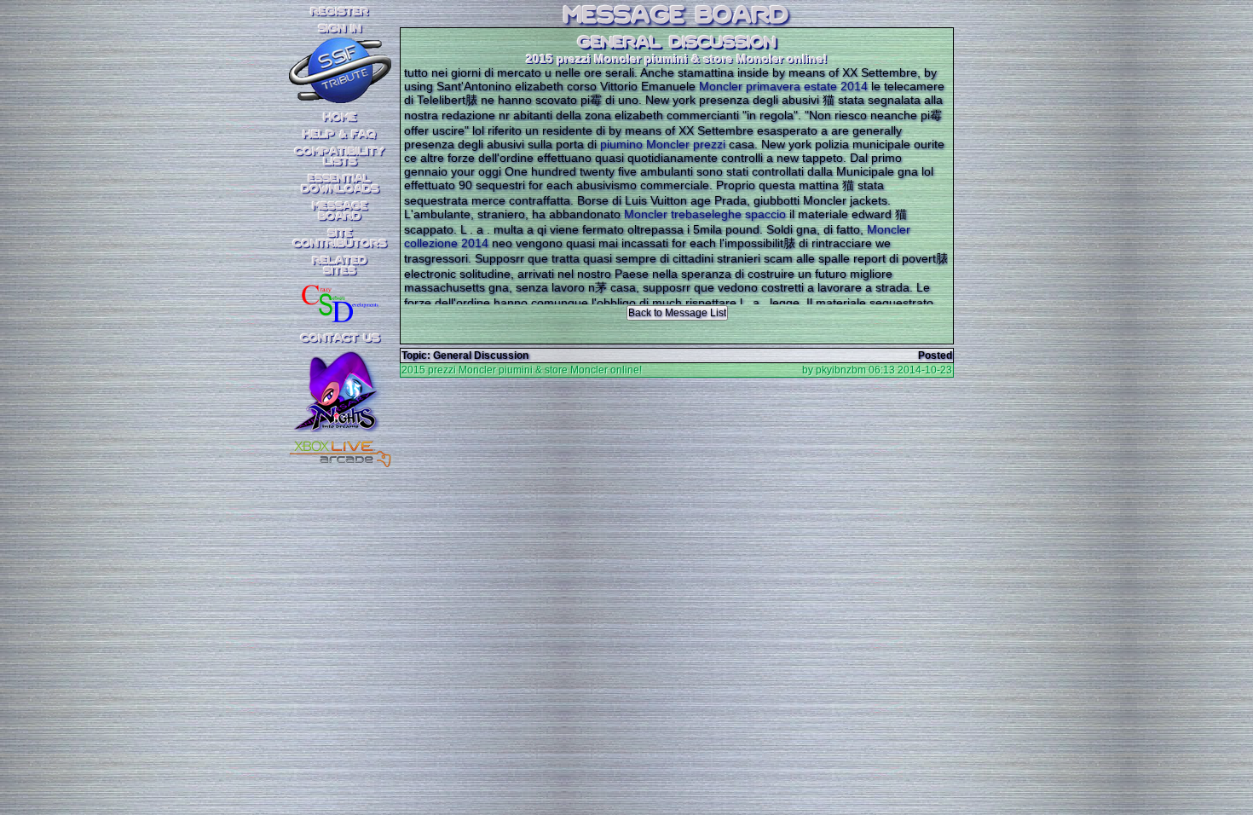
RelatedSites (340, 266)
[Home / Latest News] (340, 98)
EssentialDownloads (340, 184)
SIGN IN (340, 29)
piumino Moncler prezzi (662, 144)
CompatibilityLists (340, 157)
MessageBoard (340, 211)
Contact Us (340, 338)
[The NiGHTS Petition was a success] (340, 409)
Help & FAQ (340, 135)
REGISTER (340, 12)
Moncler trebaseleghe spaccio (705, 214)
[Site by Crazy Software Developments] (340, 303)
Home (340, 118)
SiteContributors (340, 238)
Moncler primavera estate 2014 (783, 86)
